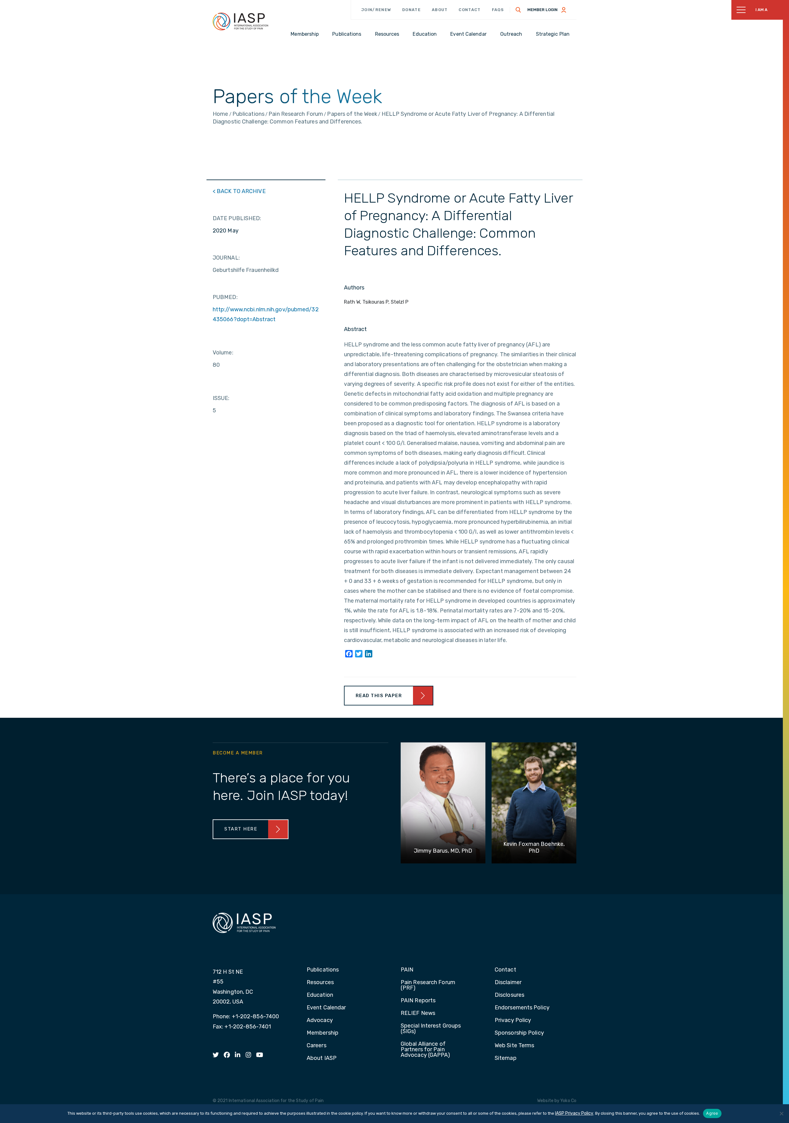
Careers (316, 1046)
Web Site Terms (514, 1046)
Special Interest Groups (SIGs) (431, 1029)
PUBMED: (225, 297)
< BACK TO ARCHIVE (239, 191)
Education (320, 995)
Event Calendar (326, 1008)
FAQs (498, 9)
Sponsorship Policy (519, 1033)
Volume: (223, 352)
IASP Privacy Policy (574, 1113)
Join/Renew (376, 9)
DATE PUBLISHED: (237, 218)
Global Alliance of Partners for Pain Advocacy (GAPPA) (425, 1049)
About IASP (322, 1058)
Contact (469, 9)
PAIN (407, 970)
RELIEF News (418, 1013)
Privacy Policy (513, 1020)
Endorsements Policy (522, 1008)
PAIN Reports (418, 1001)
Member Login (542, 9)
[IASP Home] (240, 21)
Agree (712, 1113)
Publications (323, 970)
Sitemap (506, 1058)
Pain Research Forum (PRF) (428, 985)
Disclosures (509, 995)
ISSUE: (221, 398)
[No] (781, 1113)
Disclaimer (508, 983)
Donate (411, 9)
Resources (320, 983)
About (440, 9)
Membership (322, 1033)
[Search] (518, 10)
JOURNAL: (226, 257)
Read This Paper (379, 695)
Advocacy (320, 1020)
